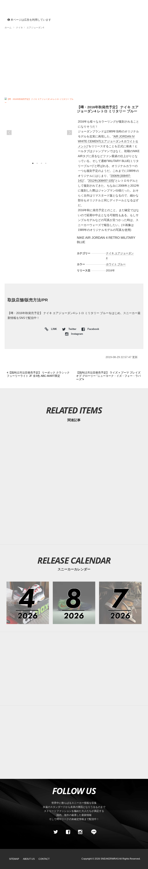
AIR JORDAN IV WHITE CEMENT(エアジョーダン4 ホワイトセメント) (108, 141)
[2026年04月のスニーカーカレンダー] (27, 603)
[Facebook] (67, 832)
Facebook (93, 329)
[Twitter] (55, 832)
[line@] (92, 832)
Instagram (76, 334)
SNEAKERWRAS (110, 858)
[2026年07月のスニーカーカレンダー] (120, 603)
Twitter (72, 329)
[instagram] (80, 832)
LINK (53, 329)
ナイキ (110, 253)
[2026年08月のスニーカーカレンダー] (74, 603)
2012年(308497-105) (101, 180)
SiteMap (14, 859)
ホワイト (111, 264)
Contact (44, 859)
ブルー (122, 264)
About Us (29, 859)
